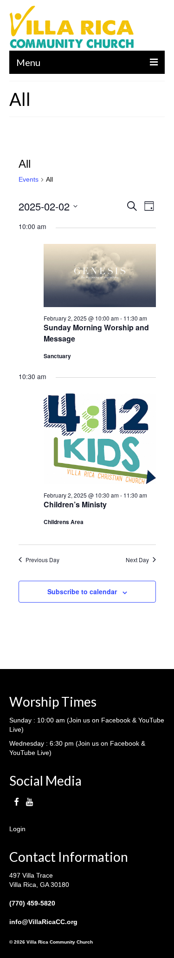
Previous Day (42, 560)
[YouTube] (29, 801)
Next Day (137, 560)
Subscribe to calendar (82, 591)
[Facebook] (16, 801)
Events (29, 179)
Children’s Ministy (75, 504)
